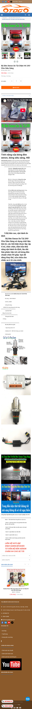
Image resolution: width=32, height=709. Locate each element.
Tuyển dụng (5, 634)
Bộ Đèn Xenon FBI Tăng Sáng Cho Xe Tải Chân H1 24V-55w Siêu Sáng (16, 589)
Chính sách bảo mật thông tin (9, 656)
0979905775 (6, 613)
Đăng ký (20, 1)
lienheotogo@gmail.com (9, 619)
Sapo (19, 704)
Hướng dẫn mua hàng (7, 637)
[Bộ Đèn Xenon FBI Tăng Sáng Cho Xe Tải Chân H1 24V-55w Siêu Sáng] (16, 578)
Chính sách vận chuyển (7, 650)
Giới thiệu (4, 630)
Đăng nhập (15, 1)
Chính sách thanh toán (7, 653)
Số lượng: (3, 81)
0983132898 (6, 616)
